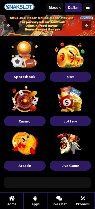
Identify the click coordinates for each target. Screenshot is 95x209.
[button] (8, 25)
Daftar (73, 7)
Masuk (55, 7)
